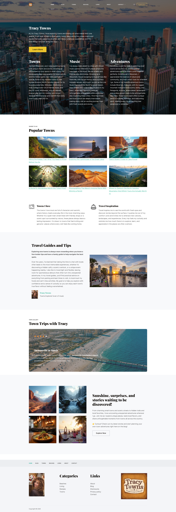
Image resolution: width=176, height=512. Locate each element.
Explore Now (142, 4)
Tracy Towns (45, 293)
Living (97, 4)
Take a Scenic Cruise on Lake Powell (123, 159)
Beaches (85, 4)
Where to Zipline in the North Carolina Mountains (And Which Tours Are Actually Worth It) (128, 191)
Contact (121, 4)
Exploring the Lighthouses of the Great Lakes (86, 159)
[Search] (134, 4)
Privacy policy (95, 492)
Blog (62, 4)
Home (52, 4)
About (109, 4)
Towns (74, 4)
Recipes (63, 489)
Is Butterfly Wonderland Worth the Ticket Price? (47, 188)
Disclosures (94, 489)
